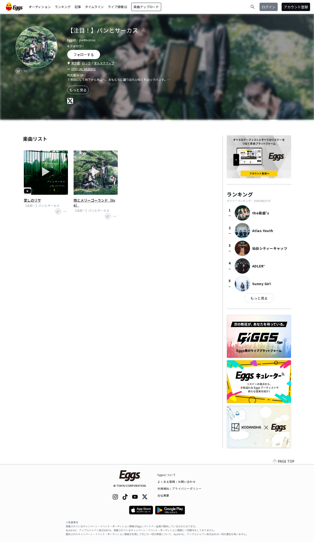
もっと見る (78, 89)
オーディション (40, 6)
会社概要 (163, 495)
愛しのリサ (32, 200)
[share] (19, 71)
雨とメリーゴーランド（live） (94, 203)
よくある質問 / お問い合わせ (176, 482)
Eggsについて (166, 475)
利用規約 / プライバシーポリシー (179, 488)
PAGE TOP (286, 461)
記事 (78, 6)
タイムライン (94, 6)
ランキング (63, 6)
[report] (25, 71)
